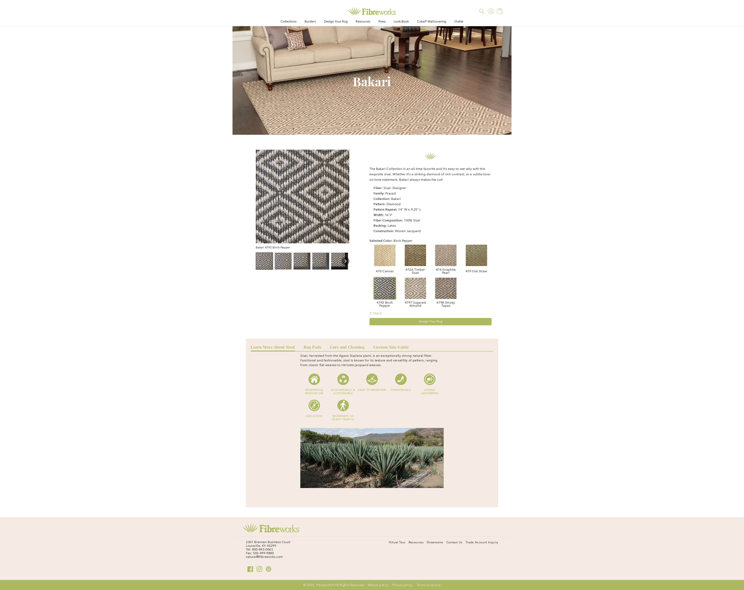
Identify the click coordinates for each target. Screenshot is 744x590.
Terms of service (429, 585)
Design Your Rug (430, 321)
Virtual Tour (397, 542)
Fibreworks (324, 585)
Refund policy (378, 585)
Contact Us (454, 542)
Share (377, 313)
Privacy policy (402, 585)
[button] (481, 11)
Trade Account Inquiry (482, 542)
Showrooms (435, 542)
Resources (416, 542)
